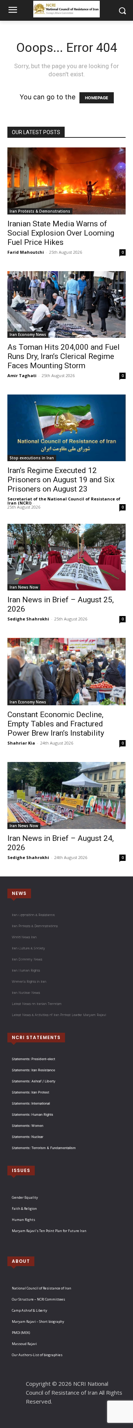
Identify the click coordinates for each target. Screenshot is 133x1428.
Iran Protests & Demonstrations (40, 211)
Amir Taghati (22, 375)
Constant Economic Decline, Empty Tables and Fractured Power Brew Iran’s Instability (55, 724)
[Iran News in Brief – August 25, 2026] (66, 557)
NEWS (19, 893)
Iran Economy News (28, 334)
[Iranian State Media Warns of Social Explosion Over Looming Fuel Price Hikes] (66, 180)
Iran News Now (24, 587)
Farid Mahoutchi (25, 252)
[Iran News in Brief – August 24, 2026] (66, 795)
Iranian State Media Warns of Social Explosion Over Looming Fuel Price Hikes (60, 233)
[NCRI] (66, 9)
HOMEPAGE (96, 97)
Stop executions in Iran (32, 457)
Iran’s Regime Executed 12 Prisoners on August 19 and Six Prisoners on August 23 (61, 479)
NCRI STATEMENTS (36, 1037)
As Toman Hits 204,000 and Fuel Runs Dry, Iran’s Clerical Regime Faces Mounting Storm (63, 356)
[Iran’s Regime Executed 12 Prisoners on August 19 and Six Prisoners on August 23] (66, 428)
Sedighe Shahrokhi (28, 619)
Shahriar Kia (21, 743)
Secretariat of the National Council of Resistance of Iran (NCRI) (63, 501)
